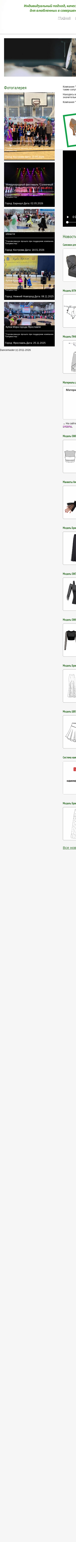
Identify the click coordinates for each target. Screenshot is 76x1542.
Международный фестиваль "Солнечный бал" (29, 186)
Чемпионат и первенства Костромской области (28, 232)
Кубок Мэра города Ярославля (23, 327)
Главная (64, 18)
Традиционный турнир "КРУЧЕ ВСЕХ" (27, 141)
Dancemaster (29, 12)
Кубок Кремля (13, 280)
